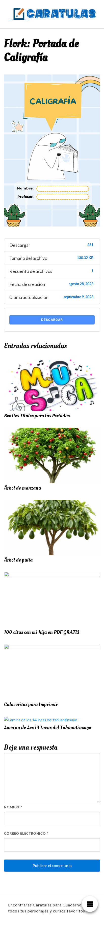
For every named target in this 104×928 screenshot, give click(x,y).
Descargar (52, 320)
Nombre (13, 807)
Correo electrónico (26, 833)
